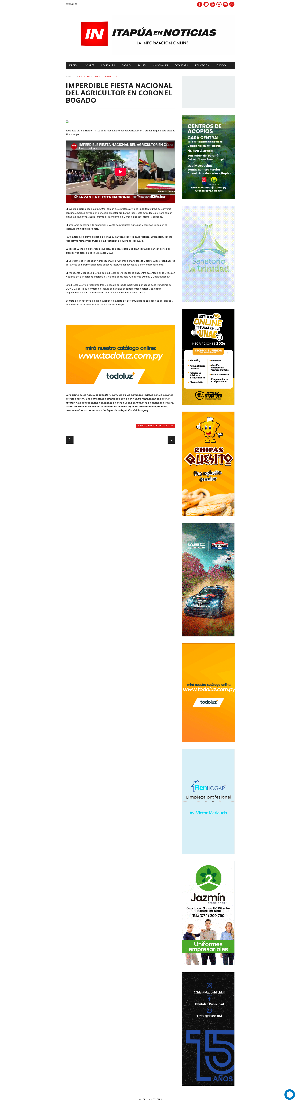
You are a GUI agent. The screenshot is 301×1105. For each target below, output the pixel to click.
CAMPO (126, 65)
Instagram (219, 4)
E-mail (225, 4)
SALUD (142, 65)
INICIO (73, 65)
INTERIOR (153, 425)
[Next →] (171, 440)
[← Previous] (70, 440)
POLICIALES (108, 65)
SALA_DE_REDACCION (106, 76)
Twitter (206, 4)
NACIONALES (160, 65)
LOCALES (89, 65)
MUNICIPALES (166, 425)
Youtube (212, 4)
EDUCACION (202, 65)
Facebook (199, 4)
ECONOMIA (181, 65)
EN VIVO (221, 65)
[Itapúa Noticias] (151, 54)
